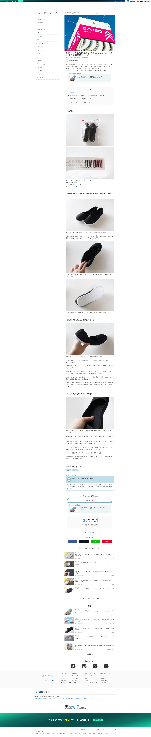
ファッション (39, 46)
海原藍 (112, 567)
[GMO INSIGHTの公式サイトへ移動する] (42, 692)
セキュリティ (65, 733)
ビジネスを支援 (59, 733)
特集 (37, 39)
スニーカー (83, 180)
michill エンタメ (110, 649)
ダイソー (77, 186)
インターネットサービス (39, 733)
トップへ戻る (89, 532)
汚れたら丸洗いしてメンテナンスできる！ (80, 102)
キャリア (38, 74)
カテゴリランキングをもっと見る (89, 599)
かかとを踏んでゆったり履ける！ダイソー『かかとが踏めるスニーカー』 (88, 95)
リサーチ (79, 733)
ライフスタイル (40, 57)
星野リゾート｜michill (42, 43)
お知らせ (38, 19)
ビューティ (39, 50)
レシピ (38, 53)
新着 (37, 32)
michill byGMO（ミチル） (70, 12)
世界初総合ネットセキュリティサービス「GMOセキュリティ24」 (48, 698)
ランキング (39, 36)
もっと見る (90, 654)
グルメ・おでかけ (40, 64)
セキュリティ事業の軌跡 (98, 699)
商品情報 (72, 92)
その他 (107, 733)
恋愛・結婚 (39, 67)
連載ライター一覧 (40, 29)
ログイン (38, 26)
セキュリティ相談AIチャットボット (87, 698)
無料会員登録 (39, 22)
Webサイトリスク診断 (75, 698)
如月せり (112, 592)
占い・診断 (39, 71)
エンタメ (38, 60)
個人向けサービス (101, 733)
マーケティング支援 (73, 733)
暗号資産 (94, 733)
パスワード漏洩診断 (66, 698)
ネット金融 (90, 733)
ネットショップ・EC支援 (50, 733)
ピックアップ (39, 77)
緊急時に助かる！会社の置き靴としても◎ (80, 99)
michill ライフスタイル (74, 60)
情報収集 (84, 733)
